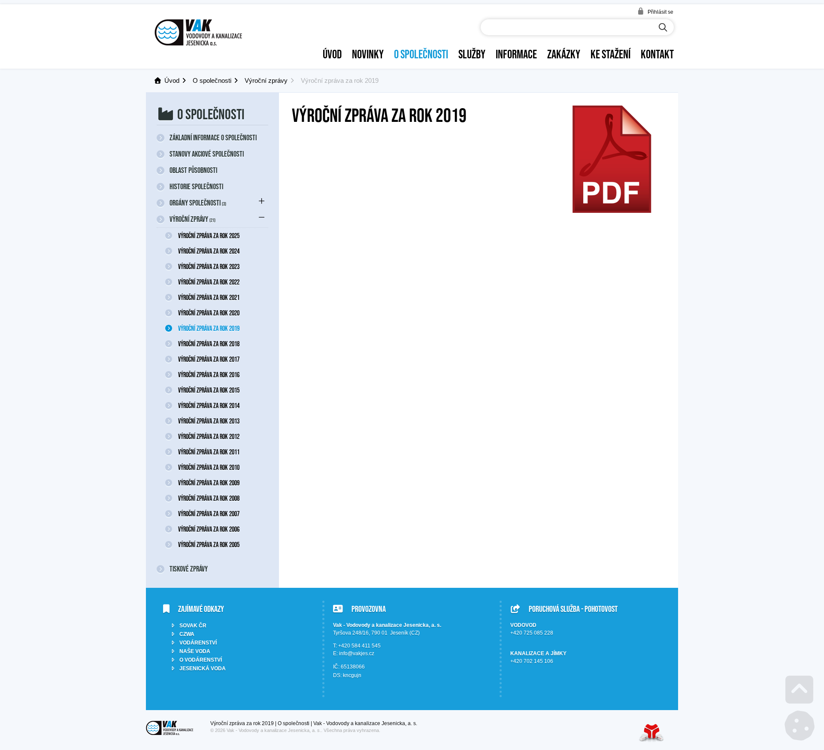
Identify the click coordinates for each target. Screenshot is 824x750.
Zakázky (563, 54)
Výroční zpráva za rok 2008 (208, 498)
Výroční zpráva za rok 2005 (208, 544)
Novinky (368, 54)
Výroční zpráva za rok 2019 (208, 328)
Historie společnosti (196, 186)
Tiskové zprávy (189, 569)
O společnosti (421, 54)
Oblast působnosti (193, 170)
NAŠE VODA (194, 651)
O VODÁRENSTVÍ (200, 660)
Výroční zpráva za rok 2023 (208, 266)
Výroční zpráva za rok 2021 (208, 297)
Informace (516, 54)
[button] (655, 11)
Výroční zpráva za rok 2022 (208, 282)
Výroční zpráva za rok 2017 (208, 359)
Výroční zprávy (266, 80)
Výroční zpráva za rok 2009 (208, 483)
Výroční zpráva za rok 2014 (208, 405)
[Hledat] (663, 27)
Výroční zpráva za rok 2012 (208, 436)
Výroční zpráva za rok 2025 (208, 235)
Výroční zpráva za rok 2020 (208, 313)
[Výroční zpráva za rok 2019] (611, 210)
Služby (471, 54)
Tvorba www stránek (651, 732)
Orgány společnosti (198, 203)
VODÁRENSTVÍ (198, 643)
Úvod (198, 32)
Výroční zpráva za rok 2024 (208, 251)
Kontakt (657, 54)
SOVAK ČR (192, 626)
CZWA (186, 634)
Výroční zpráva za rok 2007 (208, 513)
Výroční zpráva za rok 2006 (208, 529)
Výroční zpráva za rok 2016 (208, 374)
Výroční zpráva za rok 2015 (208, 390)
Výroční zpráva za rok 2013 (208, 421)
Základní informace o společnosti (213, 137)
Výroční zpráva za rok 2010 (208, 467)
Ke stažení (610, 54)
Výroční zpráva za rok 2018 (208, 344)
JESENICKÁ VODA (202, 668)
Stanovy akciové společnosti (207, 154)
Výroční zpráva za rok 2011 (208, 452)
